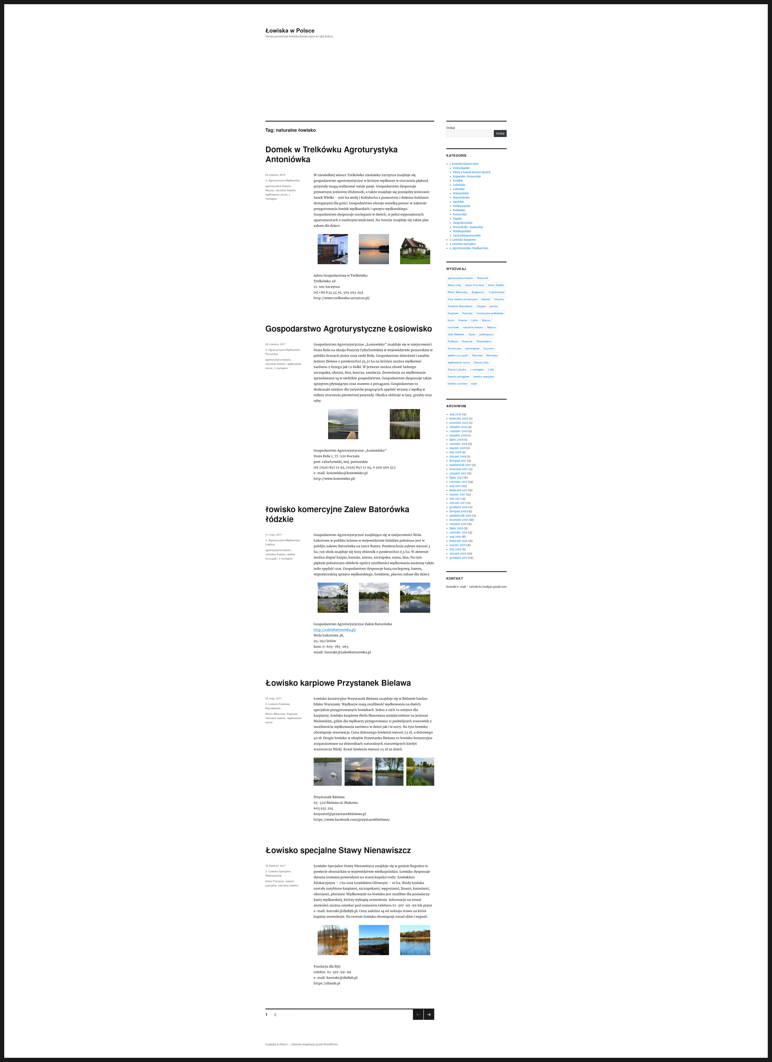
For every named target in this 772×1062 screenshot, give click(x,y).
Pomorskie (271, 354)
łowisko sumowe (457, 383)
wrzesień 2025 (459, 423)
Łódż (491, 369)
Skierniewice (483, 341)
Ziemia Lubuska (457, 369)
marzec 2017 (458, 494)
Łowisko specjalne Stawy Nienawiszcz (338, 849)
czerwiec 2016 (459, 532)
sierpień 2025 (458, 427)
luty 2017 (455, 498)
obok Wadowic (456, 334)
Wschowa (492, 355)
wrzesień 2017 (459, 469)
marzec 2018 (458, 448)
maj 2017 (455, 486)
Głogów (481, 306)
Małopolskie (461, 193)
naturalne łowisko (285, 190)
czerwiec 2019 (459, 431)
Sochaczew (454, 348)
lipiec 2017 (456, 477)
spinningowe (472, 348)
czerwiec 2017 (458, 482)
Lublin (474, 320)
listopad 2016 (458, 511)
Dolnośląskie (461, 168)
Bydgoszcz (478, 292)
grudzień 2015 (459, 558)
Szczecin (489, 348)
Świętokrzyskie (462, 223)
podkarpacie (486, 334)
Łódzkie (270, 544)
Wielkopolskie (273, 875)
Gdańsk (485, 299)
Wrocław (477, 355)
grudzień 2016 (459, 507)
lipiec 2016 (456, 528)
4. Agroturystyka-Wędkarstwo (282, 180)
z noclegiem (281, 368)
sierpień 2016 (458, 524)
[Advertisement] (386, 91)
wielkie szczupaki (458, 355)
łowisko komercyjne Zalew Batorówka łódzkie (337, 513)
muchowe (453, 327)
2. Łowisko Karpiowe (277, 704)
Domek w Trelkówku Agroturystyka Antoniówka (331, 154)
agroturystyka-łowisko (278, 186)
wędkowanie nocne (276, 194)
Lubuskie (459, 189)
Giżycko (499, 299)
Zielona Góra (481, 362)
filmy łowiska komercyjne (462, 299)
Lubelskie (459, 185)
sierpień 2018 (458, 435)
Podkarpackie (461, 206)
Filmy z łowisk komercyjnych (472, 172)
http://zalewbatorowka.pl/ (335, 630)
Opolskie (458, 202)
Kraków (462, 320)
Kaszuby (467, 313)
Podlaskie (459, 210)
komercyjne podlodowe (490, 313)
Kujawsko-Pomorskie (467, 176)
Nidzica (491, 327)
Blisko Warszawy (275, 714)
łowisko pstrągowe (458, 376)
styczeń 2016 (458, 553)
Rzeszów (467, 341)
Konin (451, 320)
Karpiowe (292, 714)
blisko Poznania (274, 881)
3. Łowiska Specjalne (277, 871)
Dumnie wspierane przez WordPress (314, 1044)
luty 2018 (455, 452)
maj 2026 (456, 414)
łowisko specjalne (483, 376)
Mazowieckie (272, 708)
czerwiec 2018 (458, 444)
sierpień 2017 (458, 473)
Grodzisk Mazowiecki (460, 306)
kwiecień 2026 (459, 418)
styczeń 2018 (458, 456)
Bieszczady (454, 285)
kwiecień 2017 (459, 490)
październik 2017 (460, 465)
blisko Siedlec (496, 285)
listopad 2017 (458, 460)
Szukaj (450, 128)
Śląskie (457, 218)
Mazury (269, 190)
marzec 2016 (458, 545)
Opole (471, 334)
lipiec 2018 (456, 439)
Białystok (482, 278)
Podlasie (453, 341)
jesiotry (494, 306)
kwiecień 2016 (459, 541)
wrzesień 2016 (459, 520)
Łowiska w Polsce (290, 30)
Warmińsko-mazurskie (468, 227)
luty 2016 (455, 549)
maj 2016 (455, 536)
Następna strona (429, 1019)
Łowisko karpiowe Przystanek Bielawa (338, 682)
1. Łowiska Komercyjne (464, 164)
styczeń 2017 (458, 503)
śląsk (474, 383)
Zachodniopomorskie (467, 235)
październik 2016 (460, 515)
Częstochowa (496, 292)
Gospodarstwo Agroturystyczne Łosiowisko (348, 328)
